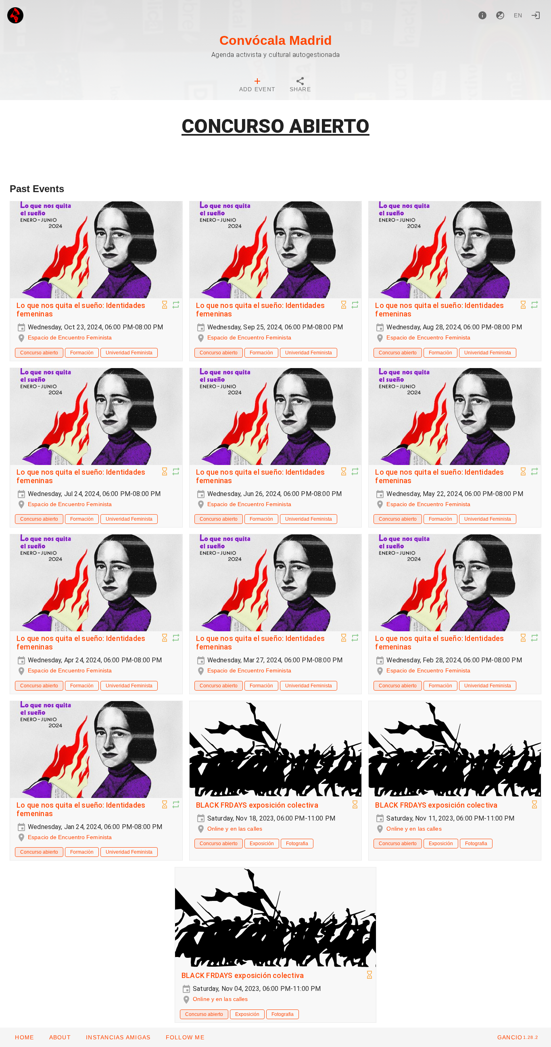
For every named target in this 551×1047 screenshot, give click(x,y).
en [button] (518, 15)
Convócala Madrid (275, 40)
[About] (482, 15)
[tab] (257, 85)
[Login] (536, 15)
